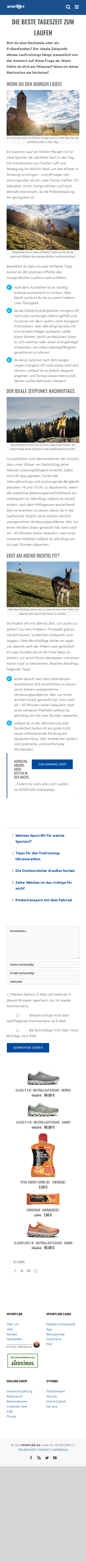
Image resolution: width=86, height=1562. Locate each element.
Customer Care (17, 1406)
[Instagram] (35, 1271)
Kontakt (12, 1334)
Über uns (13, 1324)
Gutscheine (54, 1339)
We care (51, 1406)
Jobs (10, 1329)
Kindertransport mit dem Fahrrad (43, 900)
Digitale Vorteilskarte (60, 1324)
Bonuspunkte (55, 1334)
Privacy (11, 1416)
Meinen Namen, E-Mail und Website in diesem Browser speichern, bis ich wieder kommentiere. (39, 1000)
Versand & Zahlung (19, 1391)
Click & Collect (56, 1401)
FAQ (49, 1344)
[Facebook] (15, 1271)
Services (51, 1396)
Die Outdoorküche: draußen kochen (45, 870)
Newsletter (14, 1339)
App (49, 1329)
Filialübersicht (55, 1391)
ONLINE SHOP (27, 1449)
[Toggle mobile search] (68, 7)
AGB (10, 1411)
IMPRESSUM (60, 1449)
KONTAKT (44, 1449)
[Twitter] (22, 1271)
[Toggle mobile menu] (77, 7)
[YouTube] (28, 1271)
